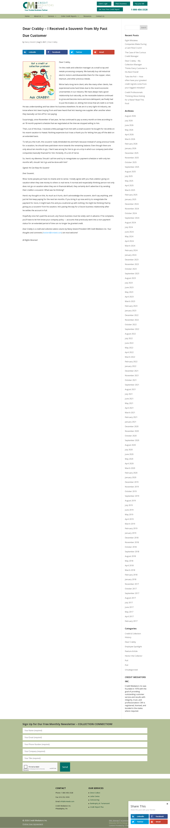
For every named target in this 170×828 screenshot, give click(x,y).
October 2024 (131, 213)
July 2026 (129, 120)
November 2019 (132, 486)
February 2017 (131, 621)
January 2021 (130, 422)
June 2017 (129, 607)
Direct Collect (95, 793)
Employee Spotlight (133, 646)
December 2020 (131, 426)
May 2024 (129, 236)
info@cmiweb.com (67, 801)
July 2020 (129, 449)
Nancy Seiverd (30, 42)
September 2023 (132, 273)
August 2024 (130, 222)
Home (27, 16)
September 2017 (132, 593)
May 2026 (129, 130)
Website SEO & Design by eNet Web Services (128, 823)
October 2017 (131, 588)
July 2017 (129, 602)
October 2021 (131, 380)
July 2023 (129, 283)
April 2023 (129, 296)
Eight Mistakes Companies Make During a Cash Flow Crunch (136, 44)
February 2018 (131, 574)
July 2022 (129, 338)
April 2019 (129, 519)
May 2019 (129, 514)
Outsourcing (94, 800)
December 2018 (131, 537)
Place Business (121, 4)
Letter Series (95, 796)
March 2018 (130, 570)
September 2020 (132, 440)
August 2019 (130, 500)
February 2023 (131, 306)
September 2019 (132, 496)
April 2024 (129, 241)
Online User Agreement (33, 824)
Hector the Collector (133, 656)
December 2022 (131, 315)
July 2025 (129, 176)
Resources (87, 16)
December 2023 (131, 259)
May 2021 (129, 403)
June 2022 (129, 343)
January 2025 (130, 199)
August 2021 (130, 389)
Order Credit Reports (69, 16)
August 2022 (130, 333)
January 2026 (130, 148)
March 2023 (130, 301)
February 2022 (131, 361)
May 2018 (129, 561)
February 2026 (131, 143)
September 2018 (132, 551)
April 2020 (129, 463)
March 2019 (130, 523)
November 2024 (132, 208)
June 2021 (129, 398)
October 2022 (131, 324)
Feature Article (131, 651)
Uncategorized (131, 669)
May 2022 (129, 347)
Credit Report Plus (97, 807)
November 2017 (132, 584)
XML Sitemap (114, 820)
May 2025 (129, 181)
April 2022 (129, 352)
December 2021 (131, 371)
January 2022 (130, 366)
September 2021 (132, 384)
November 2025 (132, 157)
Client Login (103, 4)
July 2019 (129, 505)
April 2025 (129, 185)
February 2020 (131, 473)
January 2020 (130, 477)
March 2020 (130, 468)
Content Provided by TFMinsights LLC (123, 825)
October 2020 (131, 435)
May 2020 (129, 459)
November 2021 (132, 375)
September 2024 (132, 218)
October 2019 (131, 491)
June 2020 (129, 454)
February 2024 (131, 250)
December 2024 (131, 204)
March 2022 (130, 357)
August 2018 (130, 556)
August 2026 (130, 116)
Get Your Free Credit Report (109, 9)
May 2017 (129, 612)
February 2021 (131, 417)
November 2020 (132, 431)
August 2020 (130, 445)
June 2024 (129, 232)
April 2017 (129, 616)
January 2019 (130, 533)
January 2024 (130, 255)
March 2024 (130, 245)
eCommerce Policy (128, 820)
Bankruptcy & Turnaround (100, 803)
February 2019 (131, 528)
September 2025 (132, 167)
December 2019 (131, 482)
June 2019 (129, 510)
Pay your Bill (140, 4)
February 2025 (131, 194)
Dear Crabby (52, 42)
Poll (126, 660)
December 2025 (131, 153)
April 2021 (129, 408)
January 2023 (130, 310)
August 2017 (130, 598)
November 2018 (132, 542)
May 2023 (129, 292)
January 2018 (130, 579)
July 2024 (129, 227)
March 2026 (130, 139)
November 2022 (132, 320)
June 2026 (129, 125)
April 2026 (129, 134)
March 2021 (130, 412)
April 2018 (129, 565)
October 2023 (131, 269)
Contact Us (100, 16)
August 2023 (130, 278)
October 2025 (131, 162)
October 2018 (131, 547)
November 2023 (132, 264)
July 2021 (129, 394)
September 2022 (132, 329)
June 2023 (129, 287)
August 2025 (130, 171)
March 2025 (130, 190)
